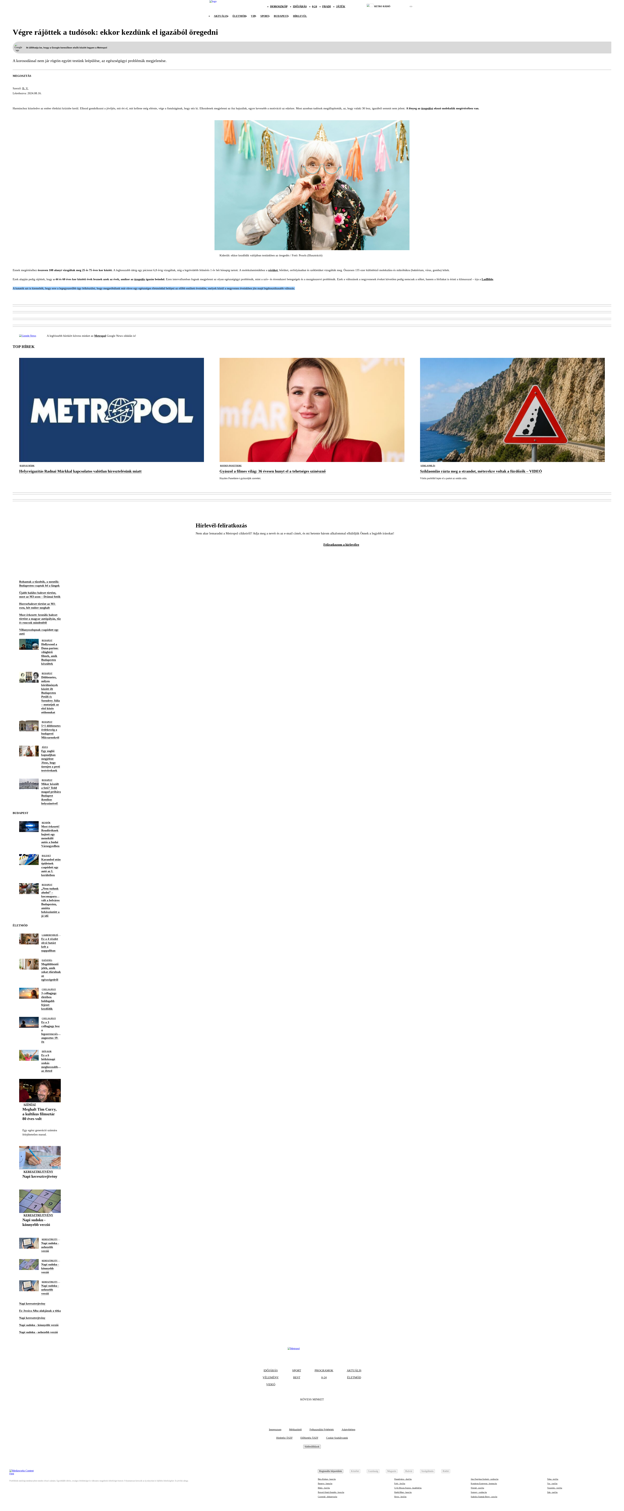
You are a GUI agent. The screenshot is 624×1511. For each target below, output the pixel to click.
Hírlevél (300, 16)
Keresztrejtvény (38, 1171)
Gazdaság (373, 1471)
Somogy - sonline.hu (479, 1492)
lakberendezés (50, 935)
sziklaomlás (428, 466)
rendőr (46, 823)
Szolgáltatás (427, 1471)
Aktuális (221, 16)
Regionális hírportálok (330, 1471)
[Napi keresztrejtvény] (39, 1181)
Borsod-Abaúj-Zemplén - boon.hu (331, 1492)
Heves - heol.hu (400, 1497)
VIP (253, 16)
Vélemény (271, 1377)
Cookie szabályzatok (337, 1437)
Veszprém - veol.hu (554, 1488)
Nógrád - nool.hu (477, 1488)
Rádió (446, 1471)
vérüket (273, 270)
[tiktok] (401, 6)
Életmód (239, 16)
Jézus (45, 747)
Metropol (100, 335)
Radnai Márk (27, 466)
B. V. (25, 88)
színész (30, 1104)
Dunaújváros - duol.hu (403, 1479)
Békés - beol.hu (324, 1488)
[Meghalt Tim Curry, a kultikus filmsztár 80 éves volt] (40, 1123)
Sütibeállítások (312, 1446)
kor (56, 99)
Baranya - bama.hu (325, 1483)
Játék (340, 6)
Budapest (47, 640)
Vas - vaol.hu (552, 1483)
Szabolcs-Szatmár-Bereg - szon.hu (484, 1497)
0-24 (314, 6)
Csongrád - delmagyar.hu (327, 1497)
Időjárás (300, 6)
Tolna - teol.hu (552, 1479)
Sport (264, 16)
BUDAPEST (281, 16)
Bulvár (408, 1471)
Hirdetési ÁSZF (284, 1437)
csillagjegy (49, 989)
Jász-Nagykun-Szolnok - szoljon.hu (484, 1479)
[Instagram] (321, 1409)
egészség (21, 99)
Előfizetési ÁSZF (309, 1437)
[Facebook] (303, 1409)
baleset (46, 856)
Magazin (391, 1471)
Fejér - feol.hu (399, 1483)
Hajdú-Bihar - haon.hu (403, 1492)
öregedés (41, 99)
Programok (324, 1370)
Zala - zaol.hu (552, 1492)
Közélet (355, 1471)
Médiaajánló (295, 1429)
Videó (270, 1384)
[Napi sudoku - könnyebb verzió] (40, 1229)
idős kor (47, 1051)
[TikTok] (312, 1409)
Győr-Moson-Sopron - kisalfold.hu (408, 1488)
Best (296, 1377)
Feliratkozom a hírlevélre (341, 544)
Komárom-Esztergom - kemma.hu (484, 1483)
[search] (411, 6)
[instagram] (402, 6)
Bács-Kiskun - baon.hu (327, 1479)
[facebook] (400, 6)
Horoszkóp (279, 6)
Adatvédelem (348, 1429)
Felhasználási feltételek (322, 1429)
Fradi (326, 6)
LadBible (487, 279)
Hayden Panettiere (231, 466)
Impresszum (275, 1429)
